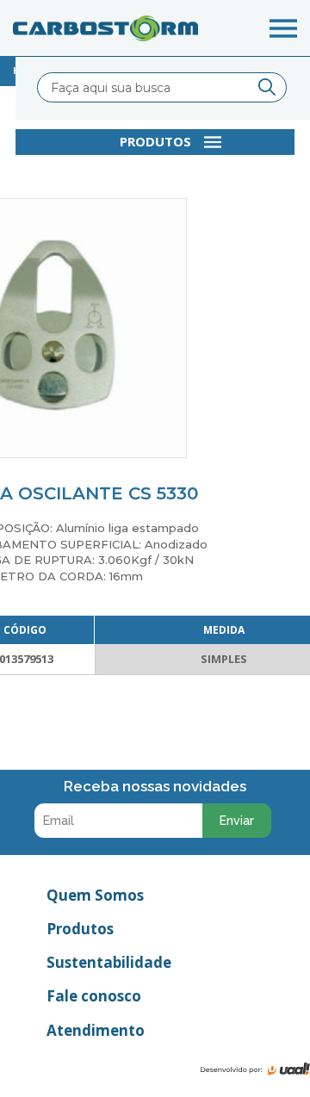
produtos (155, 141)
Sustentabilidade (108, 962)
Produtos (80, 929)
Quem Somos (95, 895)
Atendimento (95, 1030)
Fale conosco (93, 996)
